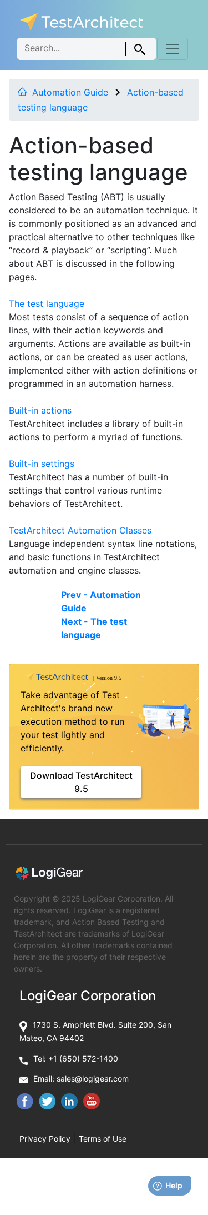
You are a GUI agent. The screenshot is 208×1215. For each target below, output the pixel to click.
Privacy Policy (44, 1138)
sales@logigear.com (93, 1078)
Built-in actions (40, 410)
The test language (46, 303)
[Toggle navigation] (172, 49)
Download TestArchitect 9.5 (81, 782)
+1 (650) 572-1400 (83, 1058)
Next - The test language (94, 628)
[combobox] (86, 49)
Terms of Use (102, 1138)
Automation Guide (70, 92)
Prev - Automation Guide (101, 601)
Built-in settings (41, 463)
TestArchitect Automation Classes (80, 530)
